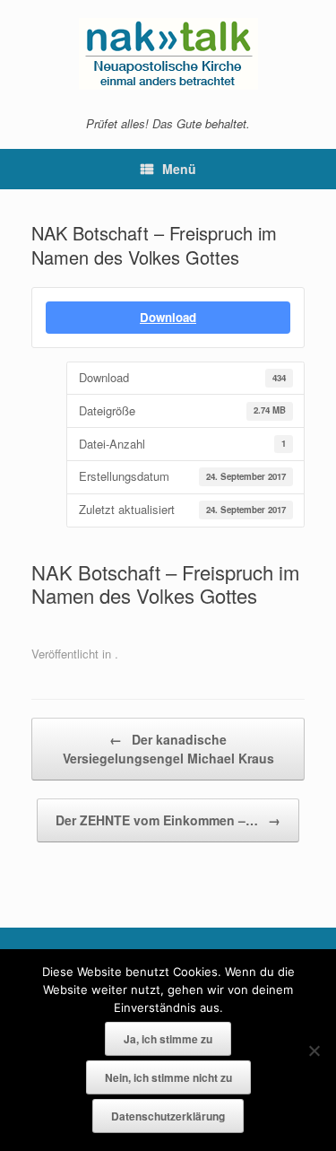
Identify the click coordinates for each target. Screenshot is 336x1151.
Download (168, 317)
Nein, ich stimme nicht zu (168, 1077)
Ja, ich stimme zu (168, 1039)
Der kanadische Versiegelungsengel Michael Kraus (168, 748)
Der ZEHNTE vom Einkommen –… (168, 820)
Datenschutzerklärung (168, 1116)
